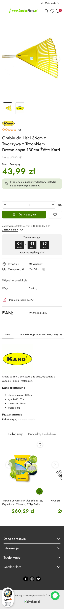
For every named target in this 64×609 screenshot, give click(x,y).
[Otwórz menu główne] (4, 11)
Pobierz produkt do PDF (22, 300)
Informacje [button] (11, 548)
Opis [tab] (8, 334)
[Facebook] (25, 578)
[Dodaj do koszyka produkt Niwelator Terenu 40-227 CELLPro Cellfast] (39, 491)
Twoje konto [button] (12, 557)
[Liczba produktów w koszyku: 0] (58, 11)
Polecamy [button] (15, 434)
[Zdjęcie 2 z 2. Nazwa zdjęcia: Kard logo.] (19, 108)
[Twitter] (38, 578)
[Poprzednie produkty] (9, 464)
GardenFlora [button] (12, 567)
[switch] (8, 604)
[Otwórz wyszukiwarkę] (46, 11)
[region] (32, 244)
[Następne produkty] (55, 464)
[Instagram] (32, 578)
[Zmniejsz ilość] (5, 204)
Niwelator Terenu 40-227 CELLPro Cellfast (23, 502)
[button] (56, 59)
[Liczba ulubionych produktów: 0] (52, 11)
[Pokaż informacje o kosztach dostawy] (44, 269)
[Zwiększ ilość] (53, 204)
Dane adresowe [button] (15, 538)
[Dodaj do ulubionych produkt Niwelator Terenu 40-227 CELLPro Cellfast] (40, 444)
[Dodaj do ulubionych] (55, 214)
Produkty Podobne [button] (42, 434)
